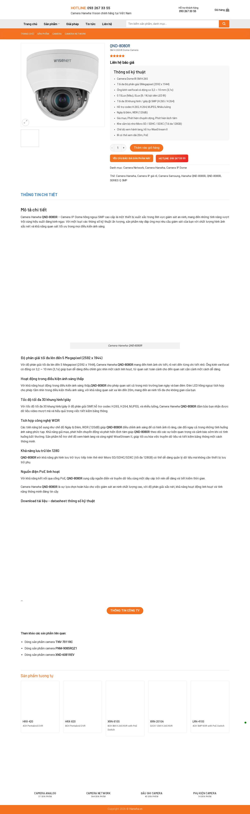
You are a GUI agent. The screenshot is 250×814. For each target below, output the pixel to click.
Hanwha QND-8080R (193, 176)
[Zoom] (25, 122)
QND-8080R (214, 176)
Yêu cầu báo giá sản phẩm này (131, 158)
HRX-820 (70, 721)
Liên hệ (107, 24)
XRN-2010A (157, 721)
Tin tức (90, 24)
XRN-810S (114, 721)
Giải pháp (72, 24)
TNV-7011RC (64, 642)
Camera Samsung (169, 176)
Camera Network (75, 33)
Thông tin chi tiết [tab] (39, 194)
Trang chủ (30, 24)
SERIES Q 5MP (118, 180)
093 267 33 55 (98, 8)
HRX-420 (28, 721)
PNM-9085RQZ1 (66, 648)
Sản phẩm (50, 24)
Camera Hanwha (155, 167)
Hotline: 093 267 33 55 (171, 159)
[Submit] (224, 23)
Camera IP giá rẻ (147, 176)
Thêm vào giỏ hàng (147, 147)
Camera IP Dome (176, 167)
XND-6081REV (64, 655)
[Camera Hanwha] (43, 9)
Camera (56, 33)
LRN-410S (198, 721)
